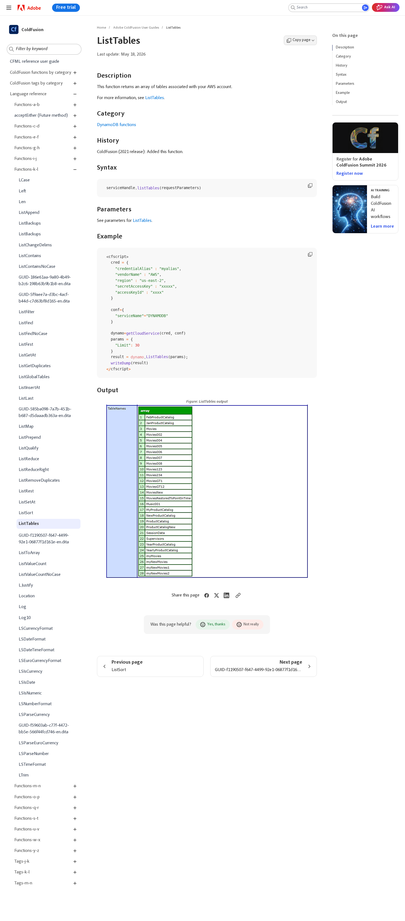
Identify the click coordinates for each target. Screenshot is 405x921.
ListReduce (29, 459)
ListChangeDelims (35, 245)
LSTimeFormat (32, 764)
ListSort (26, 513)
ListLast (26, 398)
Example (343, 93)
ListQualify (29, 448)
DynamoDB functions (116, 125)
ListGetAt (27, 355)
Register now (349, 173)
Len (22, 202)
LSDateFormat (32, 639)
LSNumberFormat (35, 704)
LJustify (26, 585)
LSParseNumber (34, 753)
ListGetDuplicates (35, 366)
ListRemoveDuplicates (39, 480)
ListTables (29, 524)
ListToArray (29, 553)
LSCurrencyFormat (36, 628)
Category (343, 57)
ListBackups (30, 223)
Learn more (382, 226)
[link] (29, 8)
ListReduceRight (34, 470)
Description (345, 48)
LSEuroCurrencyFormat (40, 661)
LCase (24, 180)
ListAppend (29, 213)
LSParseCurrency (34, 715)
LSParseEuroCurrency (38, 743)
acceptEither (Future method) (41, 115)
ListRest (26, 491)
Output (341, 102)
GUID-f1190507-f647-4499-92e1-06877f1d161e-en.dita (44, 538)
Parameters (345, 84)
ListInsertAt (29, 387)
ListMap (26, 426)
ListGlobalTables (34, 377)
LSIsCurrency (30, 671)
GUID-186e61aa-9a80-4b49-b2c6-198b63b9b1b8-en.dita (45, 280)
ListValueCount (32, 564)
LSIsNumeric (30, 693)
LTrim (24, 775)
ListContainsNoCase (37, 267)
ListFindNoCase (33, 333)
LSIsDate (27, 682)
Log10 (25, 617)
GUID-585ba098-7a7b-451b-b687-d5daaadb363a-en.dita (45, 412)
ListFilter (26, 312)
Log (22, 607)
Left (22, 191)
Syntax (341, 75)
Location (27, 596)
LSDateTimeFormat (36, 650)
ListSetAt (27, 502)
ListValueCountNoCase (40, 574)
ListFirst (26, 344)
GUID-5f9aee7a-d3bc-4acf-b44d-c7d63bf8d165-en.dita (44, 298)
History (341, 66)
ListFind (26, 323)
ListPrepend (30, 437)
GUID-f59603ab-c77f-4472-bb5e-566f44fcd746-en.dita (44, 728)
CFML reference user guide (34, 61)
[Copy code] (310, 185)
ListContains (30, 256)
